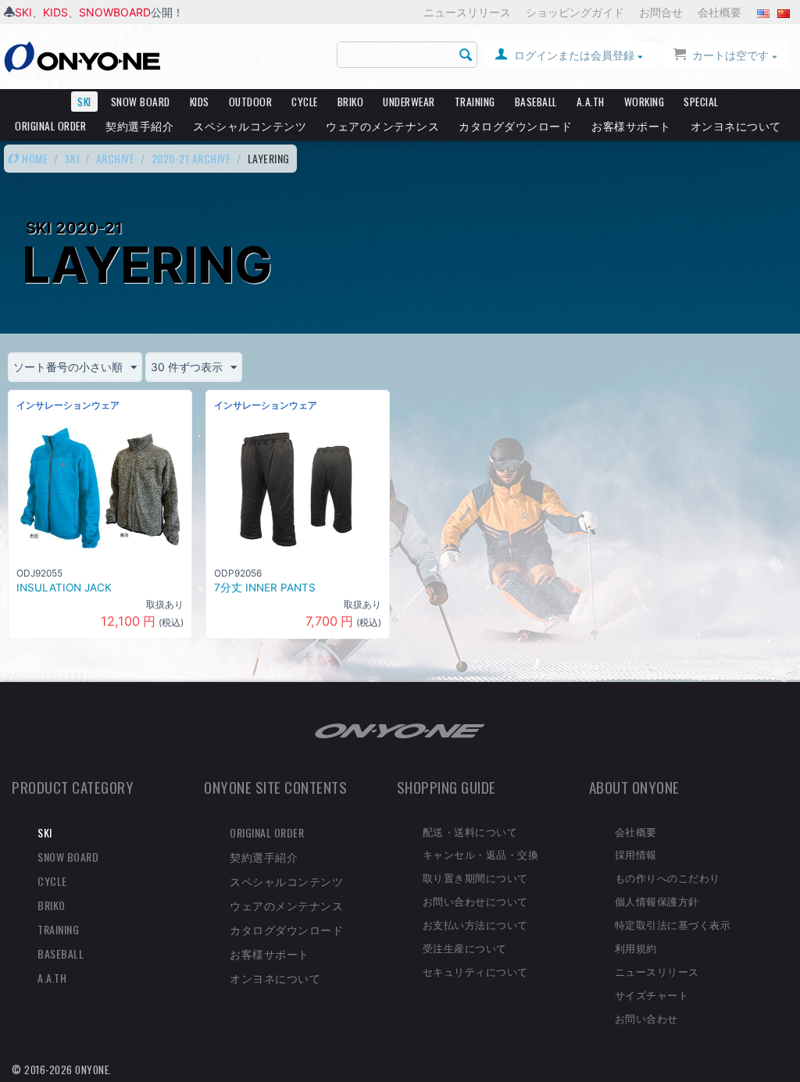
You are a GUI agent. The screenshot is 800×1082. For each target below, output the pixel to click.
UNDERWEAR (409, 101)
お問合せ (661, 12)
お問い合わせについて (475, 901)
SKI (23, 12)
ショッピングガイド (575, 12)
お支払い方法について (475, 924)
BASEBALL (536, 101)
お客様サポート (631, 126)
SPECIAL (701, 101)
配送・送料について (470, 831)
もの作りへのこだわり (667, 877)
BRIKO (351, 101)
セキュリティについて (475, 971)
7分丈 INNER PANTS (265, 587)
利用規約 (636, 947)
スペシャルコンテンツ (249, 126)
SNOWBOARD (115, 12)
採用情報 (636, 854)
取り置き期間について (475, 877)
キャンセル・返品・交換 (481, 854)
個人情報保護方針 (657, 901)
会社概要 (719, 12)
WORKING (644, 101)
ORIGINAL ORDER (50, 126)
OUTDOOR (251, 101)
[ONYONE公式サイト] (400, 729)
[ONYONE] (82, 55)
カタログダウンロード (515, 126)
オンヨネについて (736, 126)
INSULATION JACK (64, 587)
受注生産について (465, 947)
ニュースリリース (467, 12)
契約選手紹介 (139, 126)
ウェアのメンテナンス (382, 126)
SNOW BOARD (140, 101)
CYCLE (304, 101)
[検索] (465, 55)
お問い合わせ (646, 1018)
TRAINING (475, 101)
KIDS (55, 12)
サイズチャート (652, 994)
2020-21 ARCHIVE (191, 158)
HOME (34, 158)
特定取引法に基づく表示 (673, 924)
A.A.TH (591, 101)
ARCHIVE (115, 158)
